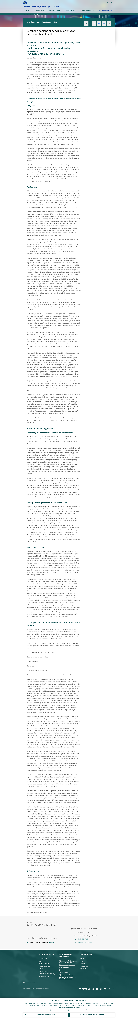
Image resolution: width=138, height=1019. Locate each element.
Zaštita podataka (64, 972)
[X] (93, 989)
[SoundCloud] (109, 989)
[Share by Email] (109, 23)
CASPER (82, 963)
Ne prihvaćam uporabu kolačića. (46, 1014)
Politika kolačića (64, 967)
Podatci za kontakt (44, 966)
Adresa (41, 968)
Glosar (41, 961)
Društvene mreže (44, 976)
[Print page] (86, 23)
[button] (110, 3)
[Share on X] (94, 23)
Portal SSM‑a (84, 966)
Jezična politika (63, 970)
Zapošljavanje (43, 958)
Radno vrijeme (43, 971)
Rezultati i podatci (70, 10)
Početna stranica (27, 14)
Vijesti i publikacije (86, 10)
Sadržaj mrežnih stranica (29, 982)
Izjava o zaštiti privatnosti (67, 965)
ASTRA (82, 961)
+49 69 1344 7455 (82, 939)
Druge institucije (44, 963)
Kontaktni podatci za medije (38, 942)
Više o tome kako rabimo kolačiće (79, 1010)
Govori (46, 14)
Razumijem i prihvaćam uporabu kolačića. (92, 1014)
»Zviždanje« (83, 968)
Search (107, 3)
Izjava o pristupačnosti (66, 975)
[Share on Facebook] (99, 23)
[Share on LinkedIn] (104, 23)
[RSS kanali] (113, 989)
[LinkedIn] (97, 989)
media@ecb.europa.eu (84, 942)
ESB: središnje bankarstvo (103, 10)
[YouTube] (105, 989)
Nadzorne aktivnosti (54, 10)
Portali (82, 958)
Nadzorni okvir (40, 10)
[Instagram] (101, 989)
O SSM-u (28, 10)
